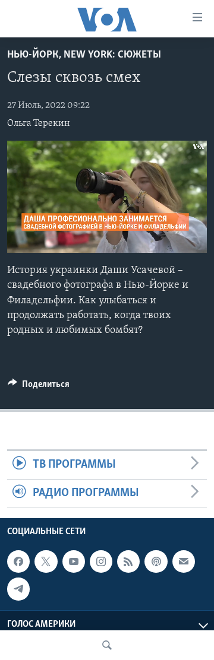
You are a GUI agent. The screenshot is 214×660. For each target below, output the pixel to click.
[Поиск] (107, 645)
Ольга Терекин (38, 123)
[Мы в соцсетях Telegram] (18, 589)
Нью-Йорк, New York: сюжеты (84, 55)
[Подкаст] (155, 561)
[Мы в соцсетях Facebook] (18, 561)
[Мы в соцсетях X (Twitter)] (45, 561)
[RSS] (128, 561)
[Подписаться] (183, 561)
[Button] (39, 387)
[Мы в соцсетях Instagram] (101, 561)
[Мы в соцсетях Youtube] (73, 561)
